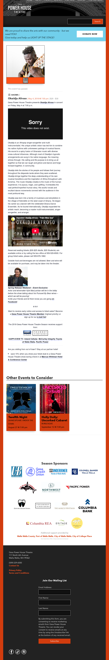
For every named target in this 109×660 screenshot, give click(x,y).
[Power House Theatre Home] (19, 4)
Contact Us (14, 565)
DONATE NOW (89, 34)
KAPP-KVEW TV (16, 338)
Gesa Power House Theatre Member (28, 314)
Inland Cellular (31, 338)
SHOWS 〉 (16, 95)
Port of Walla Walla (44, 536)
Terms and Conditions (19, 573)
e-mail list (41, 317)
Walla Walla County (26, 536)
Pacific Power (42, 341)
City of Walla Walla (62, 536)
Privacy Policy (15, 570)
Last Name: (43, 608)
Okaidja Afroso (47, 102)
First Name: (44, 598)
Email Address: (45, 587)
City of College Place (82, 536)
